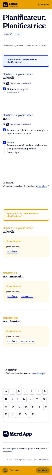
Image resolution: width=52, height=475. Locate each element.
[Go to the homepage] (10, 4)
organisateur (12, 251)
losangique (42, 186)
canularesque (39, 373)
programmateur (27, 296)
